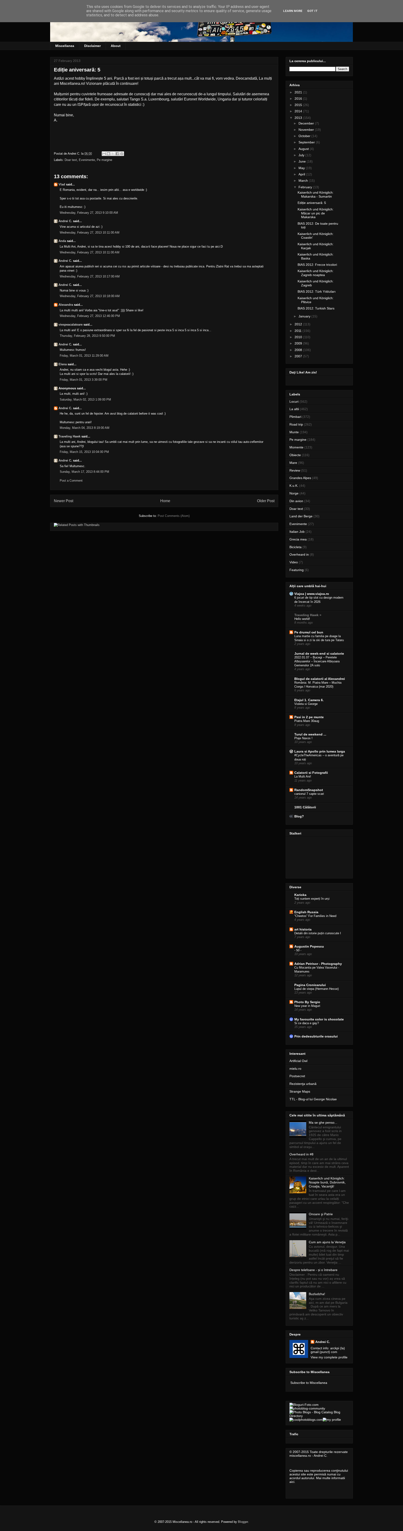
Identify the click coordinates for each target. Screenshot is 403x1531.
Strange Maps (299, 1091)
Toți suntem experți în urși (312, 898)
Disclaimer (92, 46)
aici (291, 1482)
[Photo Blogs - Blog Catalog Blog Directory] (319, 1416)
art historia (303, 929)
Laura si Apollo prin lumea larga (319, 751)
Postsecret (297, 1076)
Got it (312, 11)
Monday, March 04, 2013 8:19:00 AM (84, 428)
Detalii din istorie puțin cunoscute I (317, 933)
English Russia (306, 912)
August (304, 149)
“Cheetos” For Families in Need (315, 916)
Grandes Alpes (300, 478)
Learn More (292, 11)
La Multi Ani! (302, 776)
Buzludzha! (317, 1294)
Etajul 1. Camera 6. (309, 700)
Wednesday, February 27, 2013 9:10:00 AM (89, 212)
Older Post (265, 501)
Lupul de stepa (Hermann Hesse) (316, 989)
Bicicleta (295, 547)
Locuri (294, 401)
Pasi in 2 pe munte (309, 717)
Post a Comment (71, 480)
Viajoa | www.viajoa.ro (311, 594)
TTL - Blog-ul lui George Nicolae (313, 1099)
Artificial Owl (298, 1061)
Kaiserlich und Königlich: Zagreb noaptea (316, 273)
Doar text (71, 160)
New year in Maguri (307, 1006)
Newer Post (63, 501)
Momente (296, 447)
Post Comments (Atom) (174, 516)
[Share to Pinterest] (121, 153)
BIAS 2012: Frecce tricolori (317, 264)
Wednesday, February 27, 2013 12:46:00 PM (90, 316)
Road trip (296, 424)
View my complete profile (329, 1357)
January (305, 316)
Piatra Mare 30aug (306, 721)
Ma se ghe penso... (323, 1122)
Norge (294, 493)
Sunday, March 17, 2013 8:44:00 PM (84, 471)
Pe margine (104, 160)
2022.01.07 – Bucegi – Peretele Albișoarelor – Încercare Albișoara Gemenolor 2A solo (317, 661)
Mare (293, 463)
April (302, 174)
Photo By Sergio (307, 1002)
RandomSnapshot (308, 790)
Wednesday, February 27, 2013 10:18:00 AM (90, 296)
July (302, 155)
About (116, 46)
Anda (62, 241)
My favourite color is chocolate (319, 1019)
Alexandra (66, 304)
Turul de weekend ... (310, 734)
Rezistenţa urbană (302, 1084)
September (307, 142)
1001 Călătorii (305, 807)
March (304, 180)
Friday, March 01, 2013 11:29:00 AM (84, 355)
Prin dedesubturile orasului (316, 1036)
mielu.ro (295, 1068)
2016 (299, 98)
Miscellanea (64, 46)
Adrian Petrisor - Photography (318, 964)
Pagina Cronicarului (310, 985)
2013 (299, 118)
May (302, 168)
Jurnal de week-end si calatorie (319, 653)
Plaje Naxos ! (303, 738)
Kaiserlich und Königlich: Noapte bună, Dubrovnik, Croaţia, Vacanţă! (327, 1182)
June (303, 161)
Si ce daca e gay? (306, 1023)
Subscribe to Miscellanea (308, 1383)
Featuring (296, 570)
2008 (299, 350)
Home (165, 501)
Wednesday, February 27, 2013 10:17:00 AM (90, 276)
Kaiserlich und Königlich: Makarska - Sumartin (316, 194)
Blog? (299, 816)
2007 (299, 356)
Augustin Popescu (309, 946)
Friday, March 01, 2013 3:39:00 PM (83, 379)
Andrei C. (65, 221)
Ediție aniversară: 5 (312, 203)
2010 (299, 337)
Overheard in (299, 554)
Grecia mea (298, 539)
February (306, 187)
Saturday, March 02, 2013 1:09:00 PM (85, 399)
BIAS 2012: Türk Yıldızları (317, 291)
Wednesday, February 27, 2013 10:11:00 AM (89, 232)
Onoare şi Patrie (321, 1214)
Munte (294, 432)
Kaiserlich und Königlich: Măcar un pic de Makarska (316, 213)
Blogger (243, 1522)
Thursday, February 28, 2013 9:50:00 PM (87, 335)
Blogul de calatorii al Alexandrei (319, 679)
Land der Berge (301, 516)
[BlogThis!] (108, 153)
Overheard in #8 (301, 1154)
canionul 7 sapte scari (309, 794)
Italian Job (297, 531)
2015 (299, 105)
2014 (299, 111)
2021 (299, 92)
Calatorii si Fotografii (311, 772)
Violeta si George (306, 704)
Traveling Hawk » (307, 615)
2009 (299, 343)
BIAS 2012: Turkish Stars (316, 308)
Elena (63, 364)
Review (294, 470)
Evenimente (87, 160)
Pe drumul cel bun (308, 632)
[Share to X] (113, 153)
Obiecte (295, 455)
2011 (298, 331)
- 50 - (297, 950)
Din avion (296, 501)
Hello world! (302, 619)
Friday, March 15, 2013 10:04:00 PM (84, 452)
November (307, 129)
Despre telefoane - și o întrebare (313, 1270)
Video (293, 562)
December (307, 123)
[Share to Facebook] (117, 153)
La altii (294, 409)
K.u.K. (293, 485)
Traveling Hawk (69, 436)
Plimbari (295, 417)
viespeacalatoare (71, 324)
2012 (299, 324)
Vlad (62, 184)
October (305, 136)
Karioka (300, 895)
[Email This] (104, 153)
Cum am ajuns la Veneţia (327, 1242)
